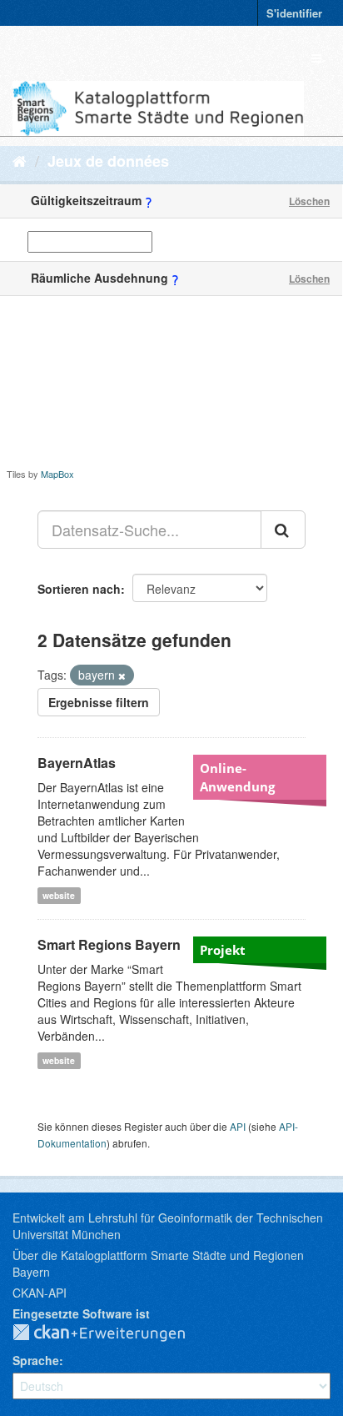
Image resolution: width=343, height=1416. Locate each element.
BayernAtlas (76, 762)
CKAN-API (39, 1292)
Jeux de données (108, 161)
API (238, 1126)
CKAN (112, 1333)
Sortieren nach (79, 588)
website (58, 895)
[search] (283, 529)
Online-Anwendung (237, 777)
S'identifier (294, 13)
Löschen (309, 200)
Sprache (35, 1360)
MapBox (57, 473)
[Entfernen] (122, 675)
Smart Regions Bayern (109, 944)
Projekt (223, 949)
